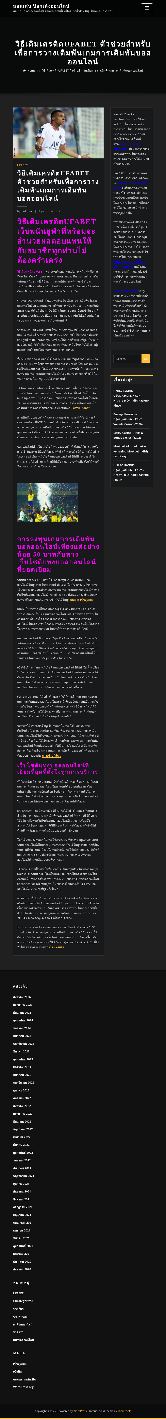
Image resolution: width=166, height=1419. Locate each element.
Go (146, 359)
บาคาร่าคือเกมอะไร (125, 291)
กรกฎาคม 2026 (22, 1005)
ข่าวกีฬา (18, 1309)
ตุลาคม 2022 (21, 1090)
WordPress (80, 1411)
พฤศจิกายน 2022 (23, 1082)
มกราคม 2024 (22, 1028)
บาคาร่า (18, 1332)
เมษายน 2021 (21, 1230)
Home (31, 70)
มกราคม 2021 (22, 1254)
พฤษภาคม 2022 (23, 1129)
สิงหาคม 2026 (22, 997)
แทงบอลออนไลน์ (23, 1340)
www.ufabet (81, 408)
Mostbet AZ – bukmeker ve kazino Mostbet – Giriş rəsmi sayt (130, 451)
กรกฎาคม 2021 (22, 1207)
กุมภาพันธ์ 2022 (23, 1152)
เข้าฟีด (17, 1371)
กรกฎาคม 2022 (22, 1113)
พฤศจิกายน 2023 (23, 1044)
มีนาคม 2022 (21, 1145)
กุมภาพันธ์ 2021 (23, 1246)
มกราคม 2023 (22, 1067)
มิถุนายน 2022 (22, 1121)
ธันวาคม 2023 (22, 1036)
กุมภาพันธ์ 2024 (23, 1020)
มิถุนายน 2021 (22, 1215)
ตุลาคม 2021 (21, 1184)
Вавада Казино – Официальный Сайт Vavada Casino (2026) (128, 419)
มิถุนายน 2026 (22, 1012)
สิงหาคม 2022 (22, 1106)
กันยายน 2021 (22, 1191)
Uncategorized (23, 1301)
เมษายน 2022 (21, 1137)
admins (24, 211)
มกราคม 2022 (22, 1160)
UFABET (22, 165)
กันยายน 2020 (22, 1269)
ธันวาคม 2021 (22, 1168)
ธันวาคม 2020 (22, 1261)
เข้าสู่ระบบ (20, 1364)
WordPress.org (23, 1387)
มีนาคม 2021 (21, 1238)
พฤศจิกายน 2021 (23, 1176)
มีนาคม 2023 (21, 1051)
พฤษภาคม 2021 (23, 1222)
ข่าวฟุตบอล (20, 1316)
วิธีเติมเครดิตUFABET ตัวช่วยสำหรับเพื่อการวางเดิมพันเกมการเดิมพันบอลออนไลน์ (92, 70)
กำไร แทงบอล (55, 947)
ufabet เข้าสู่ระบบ (82, 600)
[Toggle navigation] (147, 7)
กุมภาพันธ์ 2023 (23, 1059)
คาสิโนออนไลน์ (23, 1324)
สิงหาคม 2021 (22, 1199)
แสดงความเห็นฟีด (24, 1379)
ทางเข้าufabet (51, 755)
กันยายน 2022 (22, 1098)
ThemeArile (124, 1411)
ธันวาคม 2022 (22, 1075)
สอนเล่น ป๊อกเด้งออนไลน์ (41, 6)
